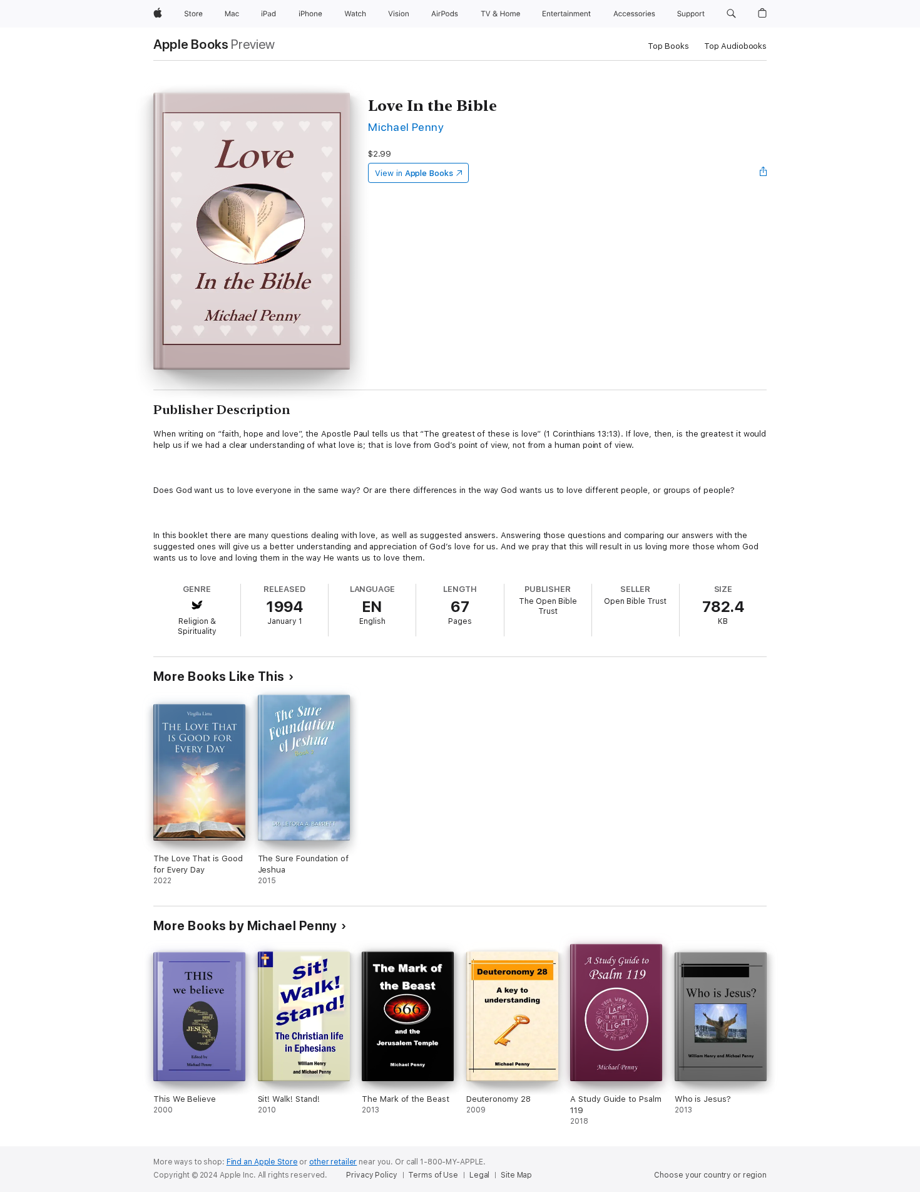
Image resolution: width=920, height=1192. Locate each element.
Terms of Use (433, 1175)
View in (414, 173)
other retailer (333, 1162)
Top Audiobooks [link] (735, 46)
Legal (479, 1175)
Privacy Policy (371, 1175)
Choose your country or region (710, 1175)
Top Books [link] (668, 46)
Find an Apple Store (262, 1162)
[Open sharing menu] (763, 173)
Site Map (516, 1175)
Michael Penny (406, 126)
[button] (731, 14)
